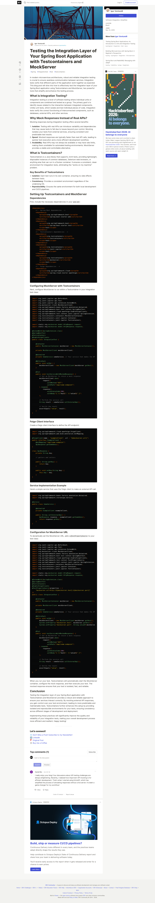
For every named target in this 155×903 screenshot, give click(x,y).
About (105, 887)
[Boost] (20, 84)
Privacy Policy (79, 893)
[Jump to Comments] (20, 70)
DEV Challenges (26, 887)
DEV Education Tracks (50, 887)
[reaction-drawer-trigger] (20, 63)
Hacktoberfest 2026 (112, 144)
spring (33, 72)
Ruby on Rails (74, 897)
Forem (56, 895)
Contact (111, 887)
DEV (84, 895)
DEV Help (61, 887)
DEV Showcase (97, 887)
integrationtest (42, 72)
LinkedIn (36, 738)
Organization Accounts (84, 887)
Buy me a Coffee (40, 743)
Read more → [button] (111, 156)
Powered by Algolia (76, 2)
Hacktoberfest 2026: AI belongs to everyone (118, 133)
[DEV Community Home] (19, 2)
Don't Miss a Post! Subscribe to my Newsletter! (52, 735)
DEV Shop (134, 887)
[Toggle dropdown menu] (95, 771)
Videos (40, 887)
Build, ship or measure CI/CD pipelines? (56, 843)
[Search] (25, 2)
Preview (47, 765)
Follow (121, 16)
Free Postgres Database (123, 887)
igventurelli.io (62, 45)
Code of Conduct (58, 794)
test (51, 72)
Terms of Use (88, 893)
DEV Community (50, 885)
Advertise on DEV (71, 887)
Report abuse (70, 794)
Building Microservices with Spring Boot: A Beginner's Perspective (120, 53)
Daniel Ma (38, 772)
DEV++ (35, 887)
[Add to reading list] (20, 77)
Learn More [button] (35, 869)
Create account (130, 2)
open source (66, 895)
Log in (119, 2)
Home (18, 887)
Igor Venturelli (40, 43)
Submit (37, 765)
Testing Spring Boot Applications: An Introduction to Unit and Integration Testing (120, 44)
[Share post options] (20, 90)
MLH (77, 890)
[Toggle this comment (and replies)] (31, 775)
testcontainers (59, 72)
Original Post (38, 740)
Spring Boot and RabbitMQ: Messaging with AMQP (120, 63)
